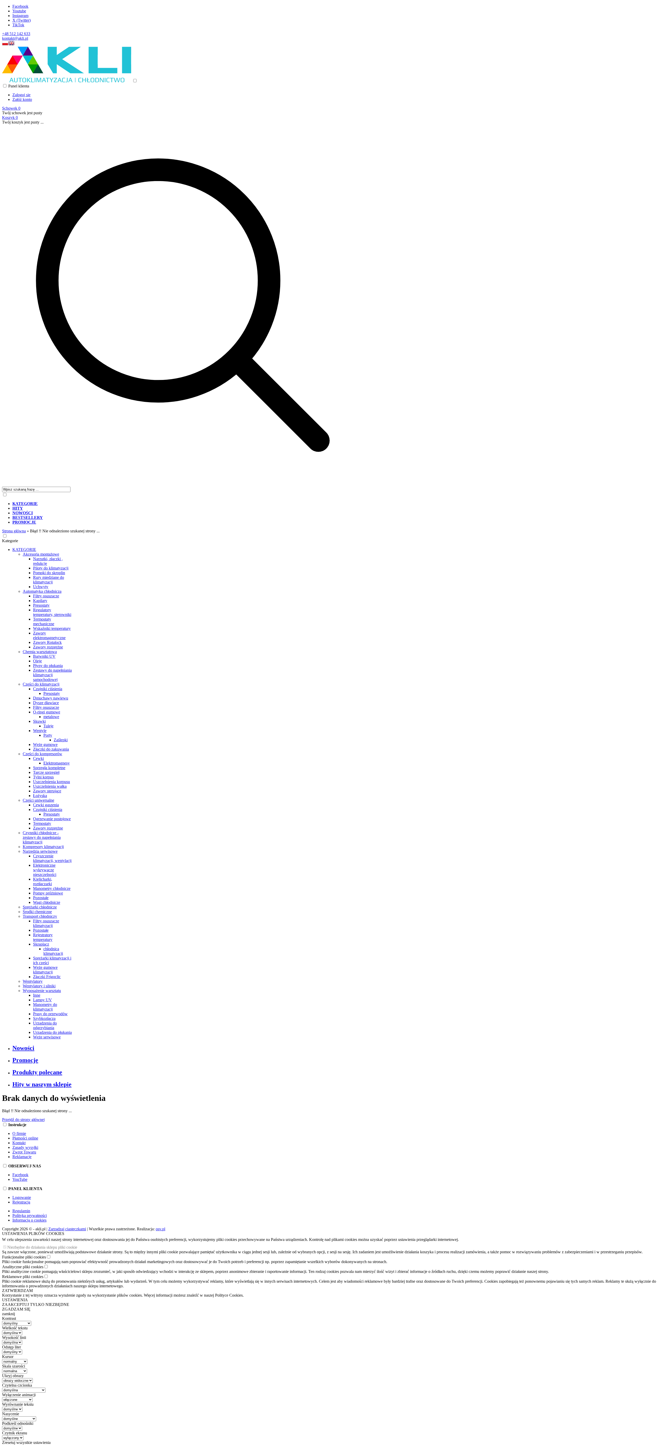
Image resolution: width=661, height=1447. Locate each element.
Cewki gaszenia (46, 805)
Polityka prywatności (29, 1215)
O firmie (19, 1133)
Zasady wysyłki (25, 1147)
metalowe (51, 716)
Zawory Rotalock (47, 642)
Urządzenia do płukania (52, 1032)
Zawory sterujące (47, 791)
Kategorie (10, 541)
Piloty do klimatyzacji (50, 568)
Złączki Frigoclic (47, 976)
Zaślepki (61, 740)
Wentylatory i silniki (39, 986)
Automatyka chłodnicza (42, 591)
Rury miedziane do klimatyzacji (48, 579)
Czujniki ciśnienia (47, 689)
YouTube (19, 1179)
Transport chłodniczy (40, 916)
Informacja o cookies (29, 1220)
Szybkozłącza (44, 1018)
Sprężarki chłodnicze (40, 907)
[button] (5, 44)
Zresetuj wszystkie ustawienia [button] (26, 1442)
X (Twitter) (21, 20)
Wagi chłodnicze (46, 902)
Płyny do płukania (48, 665)
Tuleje (48, 726)
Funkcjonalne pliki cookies (24, 1257)
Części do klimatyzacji (41, 684)
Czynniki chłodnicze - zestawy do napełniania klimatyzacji (42, 837)
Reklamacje (22, 1157)
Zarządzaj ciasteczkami (67, 1229)
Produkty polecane (37, 1072)
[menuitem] (188, 503)
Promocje (25, 1060)
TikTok (18, 25)
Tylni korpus (43, 777)
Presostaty (41, 605)
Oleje (37, 661)
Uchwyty (40, 586)
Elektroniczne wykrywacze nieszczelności (44, 870)
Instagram (20, 15)
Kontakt (19, 1143)
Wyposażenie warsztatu (42, 990)
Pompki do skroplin (49, 573)
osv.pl (160, 1229)
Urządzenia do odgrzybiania (45, 1025)
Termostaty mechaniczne (43, 621)
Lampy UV (42, 1000)
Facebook (20, 6)
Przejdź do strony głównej (23, 1119)
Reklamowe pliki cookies (22, 1276)
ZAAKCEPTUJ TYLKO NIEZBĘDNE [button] (35, 1304)
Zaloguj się (21, 95)
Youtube (19, 11)
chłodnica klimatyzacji (53, 951)
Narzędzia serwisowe (40, 851)
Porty (47, 735)
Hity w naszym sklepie (42, 1084)
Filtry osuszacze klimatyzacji (46, 923)
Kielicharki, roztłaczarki (42, 881)
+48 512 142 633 (16, 33)
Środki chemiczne (37, 911)
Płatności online (25, 1138)
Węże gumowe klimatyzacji (45, 969)
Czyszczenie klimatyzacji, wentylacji (52, 858)
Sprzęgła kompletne (49, 768)
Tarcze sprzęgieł (46, 772)
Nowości (23, 1048)
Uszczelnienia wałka (50, 786)
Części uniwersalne (38, 800)
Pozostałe (41, 898)
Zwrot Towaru (24, 1152)
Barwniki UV (44, 656)
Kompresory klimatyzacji (43, 846)
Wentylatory (33, 981)
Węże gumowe (45, 744)
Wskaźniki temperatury (52, 628)
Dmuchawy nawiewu (50, 698)
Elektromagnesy (56, 763)
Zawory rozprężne (48, 647)
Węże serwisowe (47, 1037)
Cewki (38, 758)
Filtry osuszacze (46, 596)
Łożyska (40, 795)
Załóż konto (22, 99)
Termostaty (42, 823)
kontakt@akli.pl (15, 38)
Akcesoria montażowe (41, 554)
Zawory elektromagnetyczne (49, 635)
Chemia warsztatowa (40, 651)
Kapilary (40, 600)
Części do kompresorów (42, 754)
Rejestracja (21, 1202)
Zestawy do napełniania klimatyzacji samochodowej (52, 675)
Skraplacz (41, 944)
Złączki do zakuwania (51, 749)
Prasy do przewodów (50, 1014)
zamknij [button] (8, 1314)
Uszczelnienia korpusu (51, 781)
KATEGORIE (24, 549)
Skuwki (39, 721)
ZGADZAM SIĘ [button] (16, 1309)
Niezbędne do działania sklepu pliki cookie (42, 1247)
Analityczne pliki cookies (22, 1267)
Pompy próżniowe (48, 893)
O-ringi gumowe (46, 712)
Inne (36, 995)
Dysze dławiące (46, 703)
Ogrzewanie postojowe (52, 819)
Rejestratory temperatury (43, 937)
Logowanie (21, 1197)
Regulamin (21, 1211)
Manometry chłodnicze (51, 888)
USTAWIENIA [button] (15, 1300)
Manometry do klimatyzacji (45, 1006)
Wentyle (39, 730)
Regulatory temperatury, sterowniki (52, 612)
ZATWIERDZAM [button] (17, 1290)
